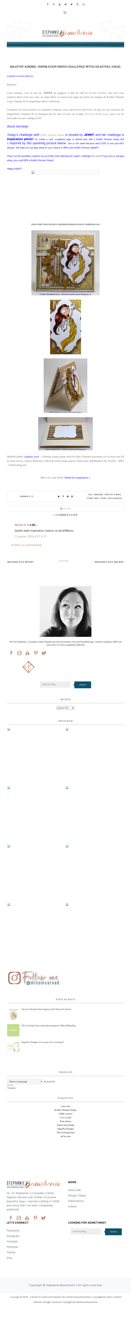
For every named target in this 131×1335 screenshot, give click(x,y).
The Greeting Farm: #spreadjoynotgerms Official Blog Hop (48, 1025)
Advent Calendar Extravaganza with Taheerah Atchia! (46, 1009)
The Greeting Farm (65, 1132)
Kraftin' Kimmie (97, 93)
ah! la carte (66, 1136)
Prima (103, 498)
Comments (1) (27, 496)
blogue (105, 114)
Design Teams (77, 1195)
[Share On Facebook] (63, 496)
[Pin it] (67, 496)
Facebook (90, 114)
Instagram (13, 1236)
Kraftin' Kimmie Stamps (52, 135)
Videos (72, 1206)
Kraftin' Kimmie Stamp (65, 1110)
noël (96, 498)
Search (82, 685)
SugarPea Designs (65, 1128)
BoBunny (98, 495)
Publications (76, 1201)
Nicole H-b (22, 524)
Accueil (64, 561)
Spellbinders (115, 498)
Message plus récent (20, 562)
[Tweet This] (59, 496)
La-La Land (65, 1117)
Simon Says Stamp (65, 1125)
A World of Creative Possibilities (46, 1297)
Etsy (9, 1257)
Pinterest (12, 1247)
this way (95, 156)
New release (65, 1121)
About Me (74, 1190)
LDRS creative (65, 1113)
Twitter (11, 1252)
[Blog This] (72, 496)
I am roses (65, 1106)
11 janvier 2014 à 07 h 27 (31, 536)
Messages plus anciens (109, 562)
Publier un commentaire (26, 545)
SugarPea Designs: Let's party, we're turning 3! (42, 1042)
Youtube (12, 1241)
